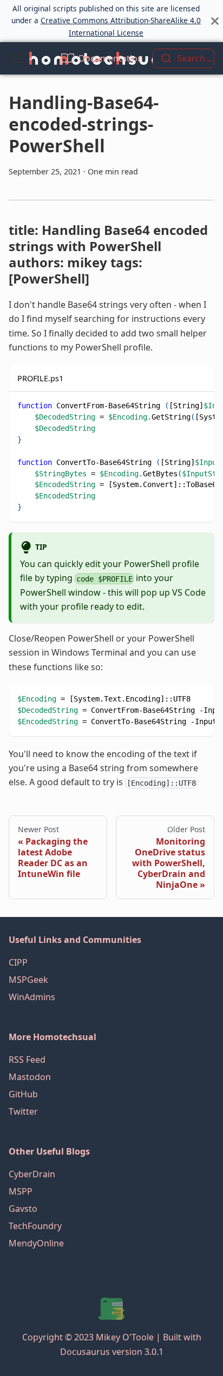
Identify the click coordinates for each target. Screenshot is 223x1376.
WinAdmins (32, 997)
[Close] (215, 21)
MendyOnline (36, 1243)
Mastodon (30, 1077)
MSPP (20, 1191)
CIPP (18, 962)
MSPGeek (28, 980)
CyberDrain (32, 1174)
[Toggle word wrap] (181, 405)
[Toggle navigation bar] (17, 58)
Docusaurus (85, 1352)
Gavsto (23, 1209)
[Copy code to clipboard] (201, 405)
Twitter (23, 1111)
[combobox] (183, 58)
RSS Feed (27, 1059)
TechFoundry (35, 1226)
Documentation (110, 58)
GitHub (23, 1094)
